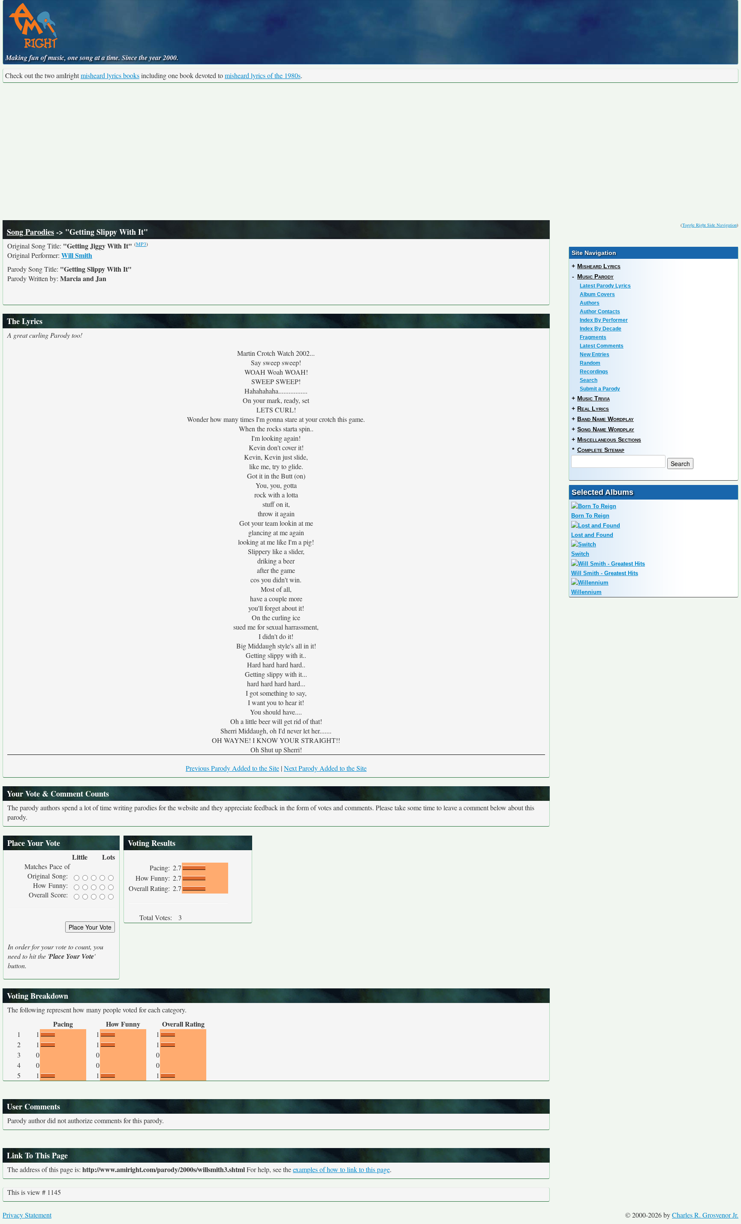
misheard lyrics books (110, 75)
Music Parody (595, 276)
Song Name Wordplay (605, 429)
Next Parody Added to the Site (325, 768)
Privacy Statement (27, 1214)
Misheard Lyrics (599, 266)
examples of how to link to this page (341, 1169)
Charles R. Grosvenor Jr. (705, 1214)
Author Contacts (600, 312)
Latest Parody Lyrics (605, 286)
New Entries (594, 354)
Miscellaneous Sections (609, 439)
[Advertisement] (370, 151)
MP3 (141, 243)
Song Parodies (30, 231)
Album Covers (597, 294)
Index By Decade (600, 329)
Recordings (594, 372)
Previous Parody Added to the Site (232, 768)
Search (588, 380)
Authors (589, 303)
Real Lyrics (593, 408)
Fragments (593, 337)
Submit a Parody (600, 389)
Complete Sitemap (600, 449)
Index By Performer (604, 320)
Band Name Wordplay (605, 418)
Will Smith (76, 255)
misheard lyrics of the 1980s (263, 75)
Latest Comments (602, 346)
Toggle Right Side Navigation (709, 225)
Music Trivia (593, 398)
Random (590, 363)
